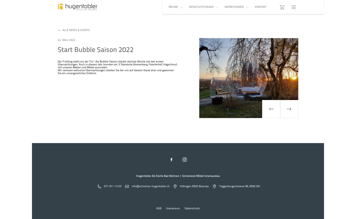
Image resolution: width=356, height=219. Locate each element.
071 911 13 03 (112, 186)
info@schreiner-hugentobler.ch (151, 186)
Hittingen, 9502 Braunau (194, 186)
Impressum (173, 208)
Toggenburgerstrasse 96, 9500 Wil (239, 186)
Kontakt (261, 7)
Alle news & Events (76, 30)
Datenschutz (192, 208)
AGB (158, 208)
